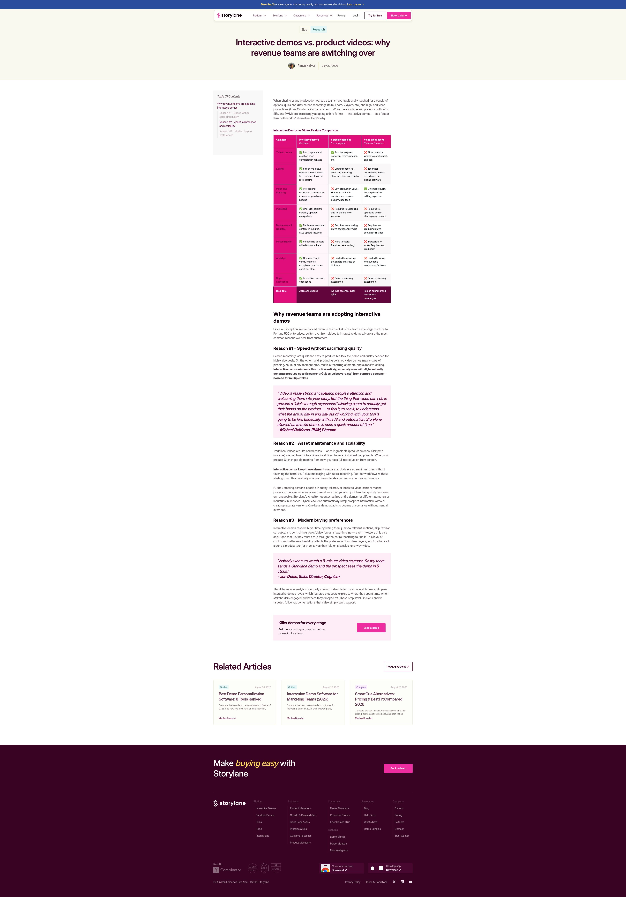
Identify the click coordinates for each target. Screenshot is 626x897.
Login (356, 15)
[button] (260, 15)
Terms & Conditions (377, 882)
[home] (229, 15)
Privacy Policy (352, 882)
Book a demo (371, 627)
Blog (304, 29)
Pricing (341, 15)
